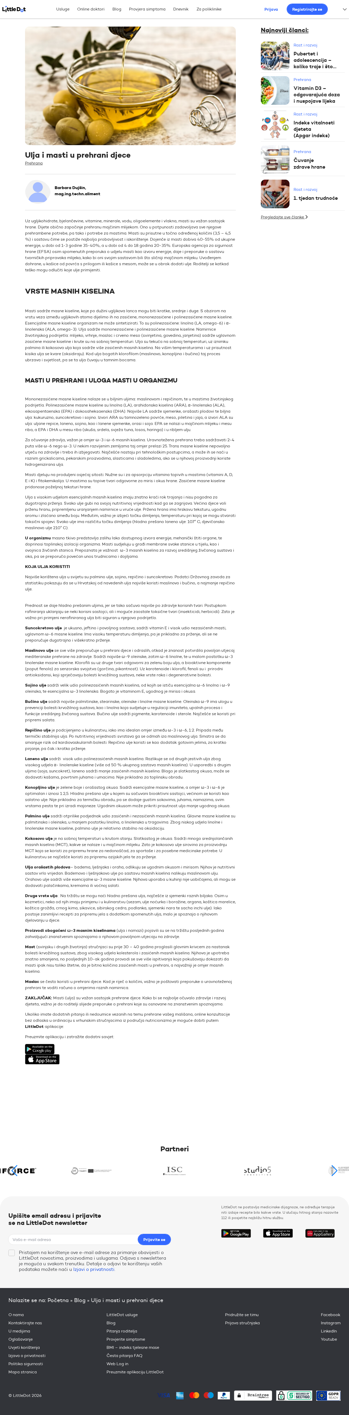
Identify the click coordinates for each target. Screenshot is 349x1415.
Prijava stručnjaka (242, 1322)
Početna (58, 1300)
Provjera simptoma (147, 9)
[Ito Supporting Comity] (174, 1170)
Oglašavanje (20, 1339)
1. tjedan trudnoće (316, 198)
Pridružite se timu (242, 1314)
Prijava (271, 9)
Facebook (330, 1314)
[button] (334, 1170)
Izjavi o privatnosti (93, 1269)
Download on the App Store (278, 1233)
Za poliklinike (209, 9)
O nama (16, 1314)
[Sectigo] (294, 1395)
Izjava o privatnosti (26, 1355)
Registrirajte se (307, 9)
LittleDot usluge (122, 1314)
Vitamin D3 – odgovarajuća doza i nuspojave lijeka (317, 94)
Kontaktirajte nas (25, 1322)
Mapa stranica (22, 1372)
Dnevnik (181, 9)
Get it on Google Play (236, 1233)
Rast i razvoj (305, 45)
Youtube (329, 1339)
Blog (116, 9)
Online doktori (90, 9)
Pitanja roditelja (122, 1331)
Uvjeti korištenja (24, 1347)
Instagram (331, 1322)
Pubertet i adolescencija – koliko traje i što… (315, 59)
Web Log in (117, 1363)
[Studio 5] (257, 1170)
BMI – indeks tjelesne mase (133, 1347)
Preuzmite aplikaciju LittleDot (135, 1372)
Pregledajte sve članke (283, 217)
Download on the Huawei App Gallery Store (320, 1233)
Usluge (62, 9)
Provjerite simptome (126, 1339)
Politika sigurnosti (25, 1363)
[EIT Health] (91, 1170)
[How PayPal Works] (224, 1395)
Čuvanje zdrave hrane (309, 163)
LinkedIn (329, 1331)
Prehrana (34, 163)
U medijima (19, 1331)
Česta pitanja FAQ (124, 1355)
